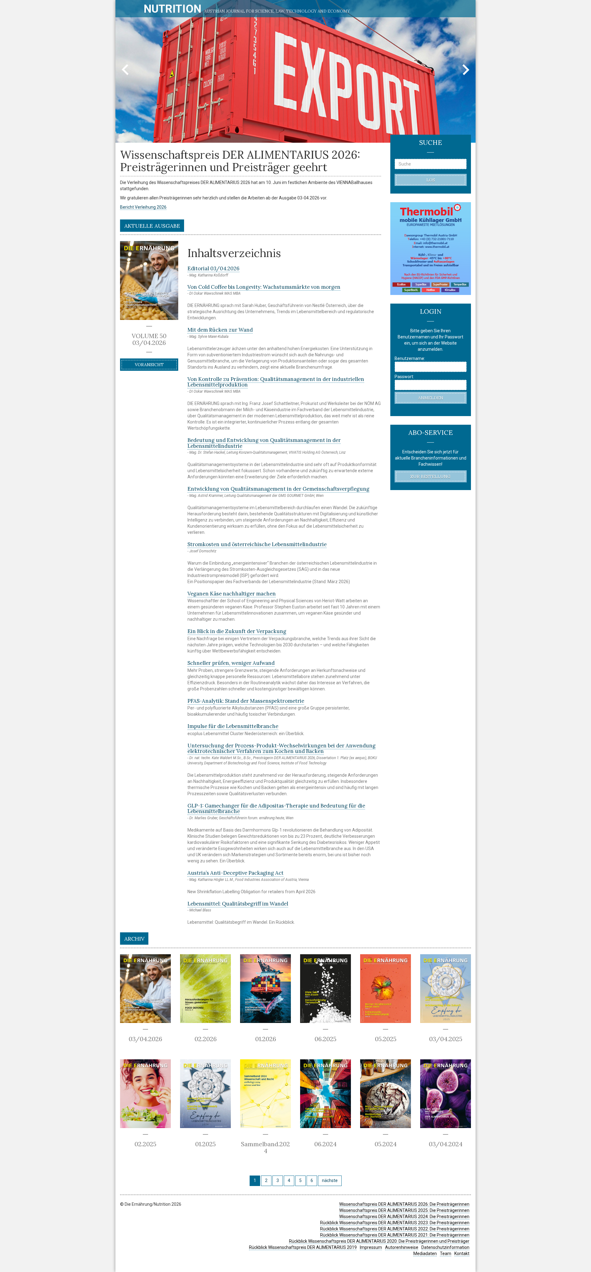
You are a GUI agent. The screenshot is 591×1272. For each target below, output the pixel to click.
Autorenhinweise (401, 1247)
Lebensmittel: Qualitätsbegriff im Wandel (237, 903)
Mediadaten (425, 1253)
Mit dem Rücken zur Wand (220, 329)
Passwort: (404, 376)
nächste (330, 1180)
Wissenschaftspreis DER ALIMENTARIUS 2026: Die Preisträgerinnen (404, 1204)
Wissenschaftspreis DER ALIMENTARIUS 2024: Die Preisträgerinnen (404, 1216)
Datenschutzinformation (445, 1247)
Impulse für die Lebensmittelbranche (232, 726)
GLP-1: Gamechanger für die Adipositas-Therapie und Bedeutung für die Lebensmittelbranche (276, 808)
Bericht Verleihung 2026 (143, 207)
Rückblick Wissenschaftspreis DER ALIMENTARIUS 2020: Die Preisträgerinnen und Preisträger (379, 1241)
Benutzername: (410, 358)
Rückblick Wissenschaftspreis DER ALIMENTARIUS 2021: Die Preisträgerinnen (394, 1235)
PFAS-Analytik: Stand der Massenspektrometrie (245, 700)
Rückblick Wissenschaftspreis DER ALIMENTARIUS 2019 (303, 1247)
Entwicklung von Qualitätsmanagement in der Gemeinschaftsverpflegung (278, 488)
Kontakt (461, 1253)
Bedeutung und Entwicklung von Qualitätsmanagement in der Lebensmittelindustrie (264, 443)
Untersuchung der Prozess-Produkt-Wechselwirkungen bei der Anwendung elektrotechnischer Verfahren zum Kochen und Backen (281, 748)
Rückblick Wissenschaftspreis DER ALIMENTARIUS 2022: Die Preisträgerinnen (394, 1228)
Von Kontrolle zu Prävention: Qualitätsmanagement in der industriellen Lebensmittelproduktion (275, 382)
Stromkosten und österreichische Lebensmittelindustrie (257, 544)
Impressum (371, 1247)
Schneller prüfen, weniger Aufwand (231, 663)
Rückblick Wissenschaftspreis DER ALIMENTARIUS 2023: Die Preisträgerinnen (394, 1222)
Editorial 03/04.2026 (213, 268)
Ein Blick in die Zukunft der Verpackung (236, 631)
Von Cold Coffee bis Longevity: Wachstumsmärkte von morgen (263, 287)
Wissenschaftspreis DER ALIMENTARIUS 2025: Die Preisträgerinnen (404, 1210)
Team (445, 1253)
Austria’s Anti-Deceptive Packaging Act (235, 872)
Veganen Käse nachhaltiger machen (231, 593)
